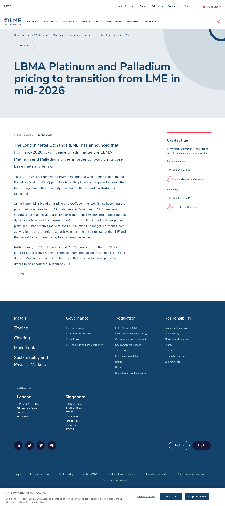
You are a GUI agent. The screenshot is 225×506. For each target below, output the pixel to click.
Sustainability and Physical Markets (131, 22)
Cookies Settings (146, 496)
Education (157, 6)
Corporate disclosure (176, 356)
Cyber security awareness (192, 474)
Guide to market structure (131, 339)
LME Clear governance (78, 334)
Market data (90, 22)
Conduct (169, 350)
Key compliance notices (128, 345)
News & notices (126, 6)
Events (143, 6)
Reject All (171, 496)
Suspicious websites (114, 480)
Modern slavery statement (122, 474)
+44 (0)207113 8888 (28, 404)
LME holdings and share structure (84, 345)
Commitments (172, 362)
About (188, 6)
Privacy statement (40, 474)
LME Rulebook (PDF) (128, 328)
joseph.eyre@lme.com (186, 207)
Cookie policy (66, 474)
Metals (31, 22)
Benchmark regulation (127, 356)
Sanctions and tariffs (157, 474)
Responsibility (178, 318)
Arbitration (121, 350)
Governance (77, 318)
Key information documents (130, 373)
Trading (49, 22)
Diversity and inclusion (177, 339)
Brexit (118, 362)
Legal (18, 474)
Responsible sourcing (176, 328)
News (26, 45)
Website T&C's (91, 474)
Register (179, 445)
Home (17, 35)
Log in (201, 445)
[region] (112, 497)
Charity (168, 345)
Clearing (68, 22)
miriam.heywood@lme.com (189, 179)
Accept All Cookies (197, 496)
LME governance (75, 328)
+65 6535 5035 (73, 404)
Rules (118, 367)
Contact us (174, 6)
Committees (72, 339)
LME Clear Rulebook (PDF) (131, 334)
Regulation (125, 318)
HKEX (7, 6)
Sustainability (172, 334)
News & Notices (35, 35)
